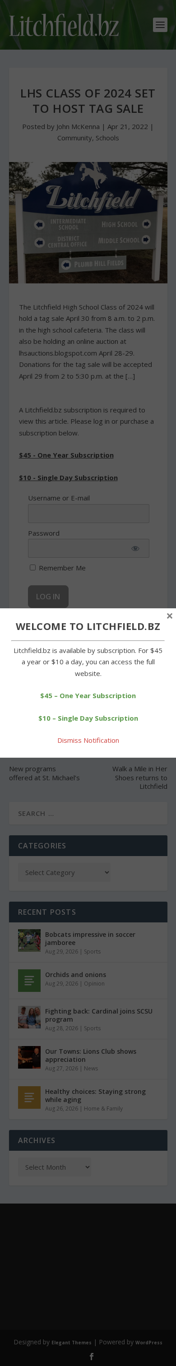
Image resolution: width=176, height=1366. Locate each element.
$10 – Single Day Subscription (88, 717)
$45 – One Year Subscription (88, 695)
